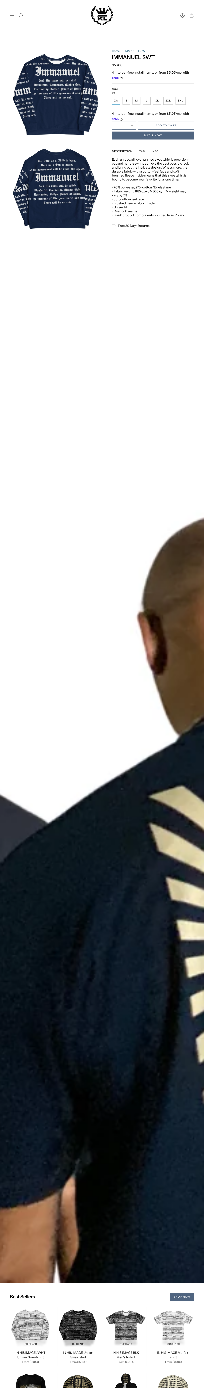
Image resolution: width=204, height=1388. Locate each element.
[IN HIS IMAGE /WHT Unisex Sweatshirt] (30, 1327)
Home (116, 51)
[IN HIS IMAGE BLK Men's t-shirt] (125, 1327)
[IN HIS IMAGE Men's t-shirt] (173, 1327)
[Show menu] (12, 15)
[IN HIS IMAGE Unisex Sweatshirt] (78, 1327)
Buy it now (153, 135)
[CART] (191, 15)
